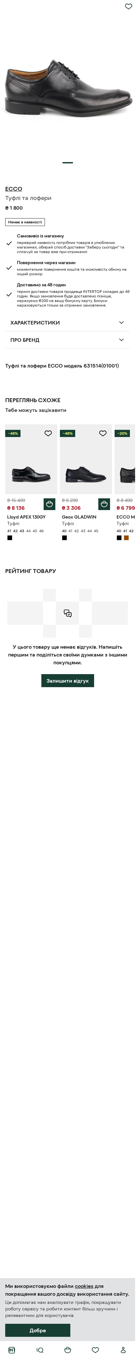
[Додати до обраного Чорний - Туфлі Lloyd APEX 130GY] (48, 433)
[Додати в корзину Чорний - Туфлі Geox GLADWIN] (104, 504)
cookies (84, 1286)
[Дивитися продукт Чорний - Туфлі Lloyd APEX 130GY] (31, 459)
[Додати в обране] (128, 6)
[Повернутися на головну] (11, 1350)
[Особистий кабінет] (123, 1350)
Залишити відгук (68, 680)
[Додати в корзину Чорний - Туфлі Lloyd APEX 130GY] (49, 504)
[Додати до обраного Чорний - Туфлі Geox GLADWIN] (102, 433)
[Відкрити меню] (39, 1350)
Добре (38, 1330)
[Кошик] (67, 1350)
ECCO (13, 189)
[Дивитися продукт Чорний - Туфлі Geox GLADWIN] (86, 459)
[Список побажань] (95, 1350)
